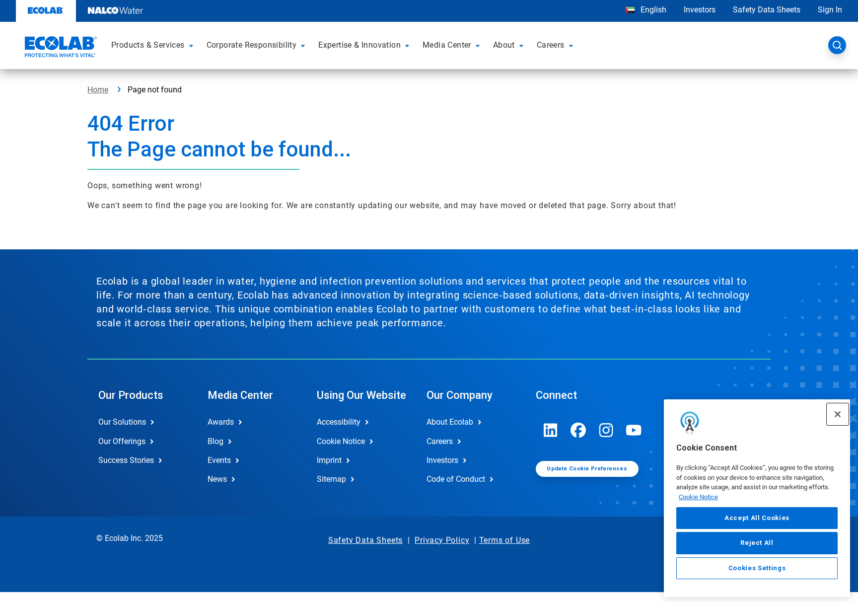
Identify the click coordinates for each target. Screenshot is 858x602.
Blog (215, 441)
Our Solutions (122, 422)
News (217, 479)
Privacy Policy (442, 540)
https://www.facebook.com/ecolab (578, 430)
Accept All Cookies (756, 518)
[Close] (838, 414)
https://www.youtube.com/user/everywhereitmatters (634, 430)
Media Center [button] (447, 45)
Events (219, 460)
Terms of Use (504, 540)
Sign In (830, 9)
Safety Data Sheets (766, 9)
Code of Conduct (456, 479)
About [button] (504, 45)
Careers (440, 441)
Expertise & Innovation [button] (359, 45)
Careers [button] (551, 45)
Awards (221, 422)
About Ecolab (450, 422)
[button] (193, 45)
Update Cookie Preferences (587, 468)
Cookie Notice (698, 497)
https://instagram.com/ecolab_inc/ (606, 430)
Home (97, 89)
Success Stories (126, 460)
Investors (699, 9)
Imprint (329, 460)
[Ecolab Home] (59, 48)
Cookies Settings (757, 568)
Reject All (757, 542)
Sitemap (331, 479)
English (652, 9)
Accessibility (338, 422)
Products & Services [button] (148, 45)
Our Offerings (121, 441)
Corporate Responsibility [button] (252, 45)
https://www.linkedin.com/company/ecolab (551, 430)
